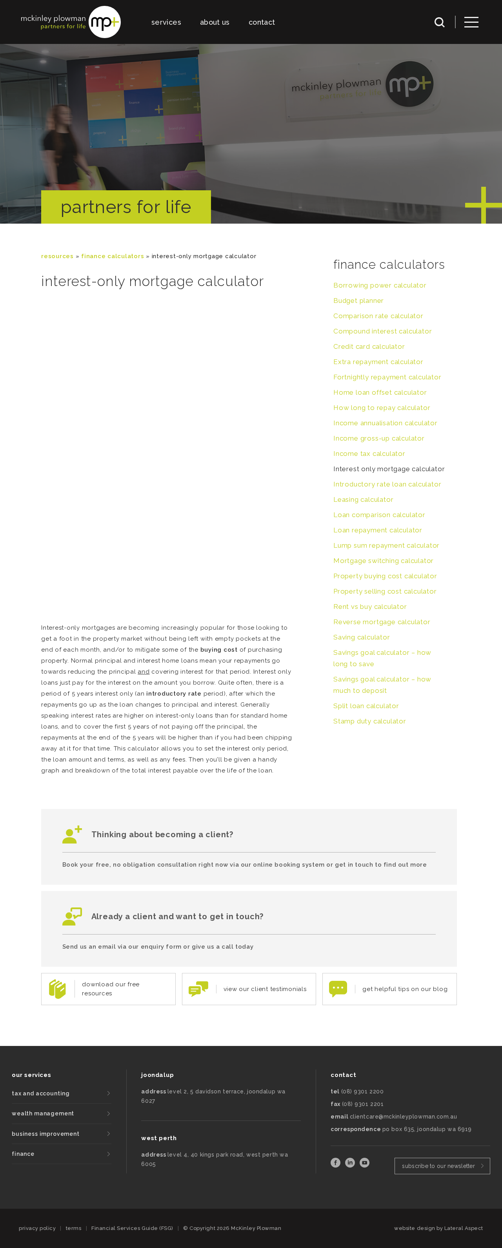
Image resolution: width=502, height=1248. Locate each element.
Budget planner (358, 300)
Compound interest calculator (382, 331)
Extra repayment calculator (378, 362)
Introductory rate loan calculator (387, 484)
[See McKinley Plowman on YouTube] (364, 1165)
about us (215, 22)
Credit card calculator (369, 346)
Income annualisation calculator (385, 423)
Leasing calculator (363, 499)
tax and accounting (41, 1093)
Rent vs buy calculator (370, 606)
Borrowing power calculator (380, 285)
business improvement (46, 1134)
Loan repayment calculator (377, 530)
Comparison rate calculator (378, 316)
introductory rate (174, 693)
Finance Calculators (112, 256)
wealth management (43, 1113)
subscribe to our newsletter (438, 1166)
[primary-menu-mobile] (471, 22)
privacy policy (37, 1228)
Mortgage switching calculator (383, 561)
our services (31, 1075)
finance (23, 1154)
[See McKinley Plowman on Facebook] (336, 1165)
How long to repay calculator (381, 408)
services (166, 22)
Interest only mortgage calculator (389, 469)
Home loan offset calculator (380, 392)
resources (57, 256)
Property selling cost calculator (385, 591)
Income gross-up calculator (379, 438)
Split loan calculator (366, 706)
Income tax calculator (369, 453)
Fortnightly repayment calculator (387, 377)
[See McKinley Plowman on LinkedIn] (350, 1165)
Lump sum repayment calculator (386, 545)
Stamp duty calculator (369, 721)
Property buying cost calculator (385, 576)
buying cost (219, 649)
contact (262, 22)
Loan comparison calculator (379, 515)
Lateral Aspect (463, 1228)
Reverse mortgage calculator (382, 622)
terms (74, 1228)
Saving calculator (361, 637)
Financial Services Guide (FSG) (132, 1228)
